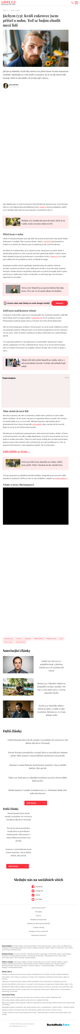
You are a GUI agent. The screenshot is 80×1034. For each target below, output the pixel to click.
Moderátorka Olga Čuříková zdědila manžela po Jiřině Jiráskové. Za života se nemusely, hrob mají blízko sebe (37, 987)
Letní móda (68, 948)
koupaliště (28, 638)
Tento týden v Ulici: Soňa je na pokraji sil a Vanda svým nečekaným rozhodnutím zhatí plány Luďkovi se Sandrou (35, 978)
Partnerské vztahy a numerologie (59, 954)
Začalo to (42, 207)
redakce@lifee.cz (60, 478)
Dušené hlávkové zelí (46, 964)
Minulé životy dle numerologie (38, 954)
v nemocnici (47, 241)
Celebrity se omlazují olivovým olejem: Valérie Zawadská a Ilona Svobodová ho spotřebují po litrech (34, 981)
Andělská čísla (66, 946)
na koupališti (36, 424)
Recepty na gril (16, 950)
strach (61, 638)
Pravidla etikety (18, 946)
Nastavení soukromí (38, 935)
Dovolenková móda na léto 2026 (55, 956)
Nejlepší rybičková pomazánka (12, 964)
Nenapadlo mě (36, 318)
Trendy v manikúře (20, 954)
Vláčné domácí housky (30, 964)
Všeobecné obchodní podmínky (38, 923)
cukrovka (18, 638)
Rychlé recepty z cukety (59, 962)
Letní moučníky (19, 958)
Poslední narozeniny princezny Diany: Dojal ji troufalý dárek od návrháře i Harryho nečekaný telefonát (35, 974)
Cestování (5, 948)
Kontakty (38, 912)
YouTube (38, 899)
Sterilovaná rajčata (20, 962)
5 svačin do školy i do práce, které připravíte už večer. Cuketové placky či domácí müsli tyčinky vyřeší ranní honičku (36, 1013)
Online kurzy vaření (39, 908)
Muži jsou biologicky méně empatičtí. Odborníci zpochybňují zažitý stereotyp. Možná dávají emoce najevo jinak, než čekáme (38, 1003)
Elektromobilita (30, 958)
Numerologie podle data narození (21, 948)
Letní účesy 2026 (7, 958)
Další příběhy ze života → (16, 451)
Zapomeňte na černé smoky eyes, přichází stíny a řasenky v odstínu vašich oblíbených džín (31, 997)
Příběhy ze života (51, 638)
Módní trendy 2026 (57, 948)
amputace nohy (8, 638)
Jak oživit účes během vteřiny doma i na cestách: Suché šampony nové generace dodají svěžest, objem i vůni (37, 984)
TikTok (37, 895)
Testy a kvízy (56, 946)
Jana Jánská (13, 85)
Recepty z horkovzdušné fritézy (12, 967)
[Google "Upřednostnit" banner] (35, 306)
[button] (72, 2)
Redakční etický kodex (39, 919)
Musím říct (55, 256)
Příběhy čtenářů (38, 638)
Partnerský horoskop (44, 946)
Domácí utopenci (34, 965)
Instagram (39, 891)
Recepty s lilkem (59, 964)
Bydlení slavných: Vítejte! (41, 948)
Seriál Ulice (5, 956)
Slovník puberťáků (30, 946)
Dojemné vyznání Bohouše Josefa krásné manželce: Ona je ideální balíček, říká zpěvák (18, 852)
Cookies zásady (38, 927)
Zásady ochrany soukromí (38, 931)
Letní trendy (6, 950)
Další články (31, 803)
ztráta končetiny (20, 642)
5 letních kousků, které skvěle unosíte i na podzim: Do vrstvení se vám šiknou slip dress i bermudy (18, 816)
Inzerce (38, 916)
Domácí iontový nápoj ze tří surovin (39, 962)
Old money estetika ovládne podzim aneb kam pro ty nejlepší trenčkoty (25, 1000)
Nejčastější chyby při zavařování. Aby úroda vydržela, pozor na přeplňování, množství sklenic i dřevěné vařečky (38, 1007)
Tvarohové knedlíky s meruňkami (52, 965)
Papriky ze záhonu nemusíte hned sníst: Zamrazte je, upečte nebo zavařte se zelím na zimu (32, 1010)
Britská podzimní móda (18, 956)
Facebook (39, 886)
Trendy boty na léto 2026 (35, 956)
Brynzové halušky (7, 965)
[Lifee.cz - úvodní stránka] (8, 3)
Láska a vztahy (8, 642)
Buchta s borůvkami (21, 965)
